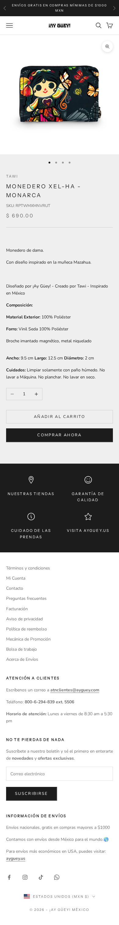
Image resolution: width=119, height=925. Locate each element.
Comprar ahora (59, 435)
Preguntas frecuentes (26, 598)
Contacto (14, 588)
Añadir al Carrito (59, 416)
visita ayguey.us (88, 530)
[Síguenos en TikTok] (41, 877)
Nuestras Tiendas (31, 493)
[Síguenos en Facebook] (9, 877)
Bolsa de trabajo (21, 649)
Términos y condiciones (28, 568)
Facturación (17, 609)
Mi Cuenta (15, 578)
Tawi (12, 176)
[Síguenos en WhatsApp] (57, 877)
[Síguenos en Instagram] (25, 877)
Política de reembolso (26, 629)
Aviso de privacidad (24, 619)
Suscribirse (31, 793)
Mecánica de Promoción (28, 639)
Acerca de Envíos (22, 659)
